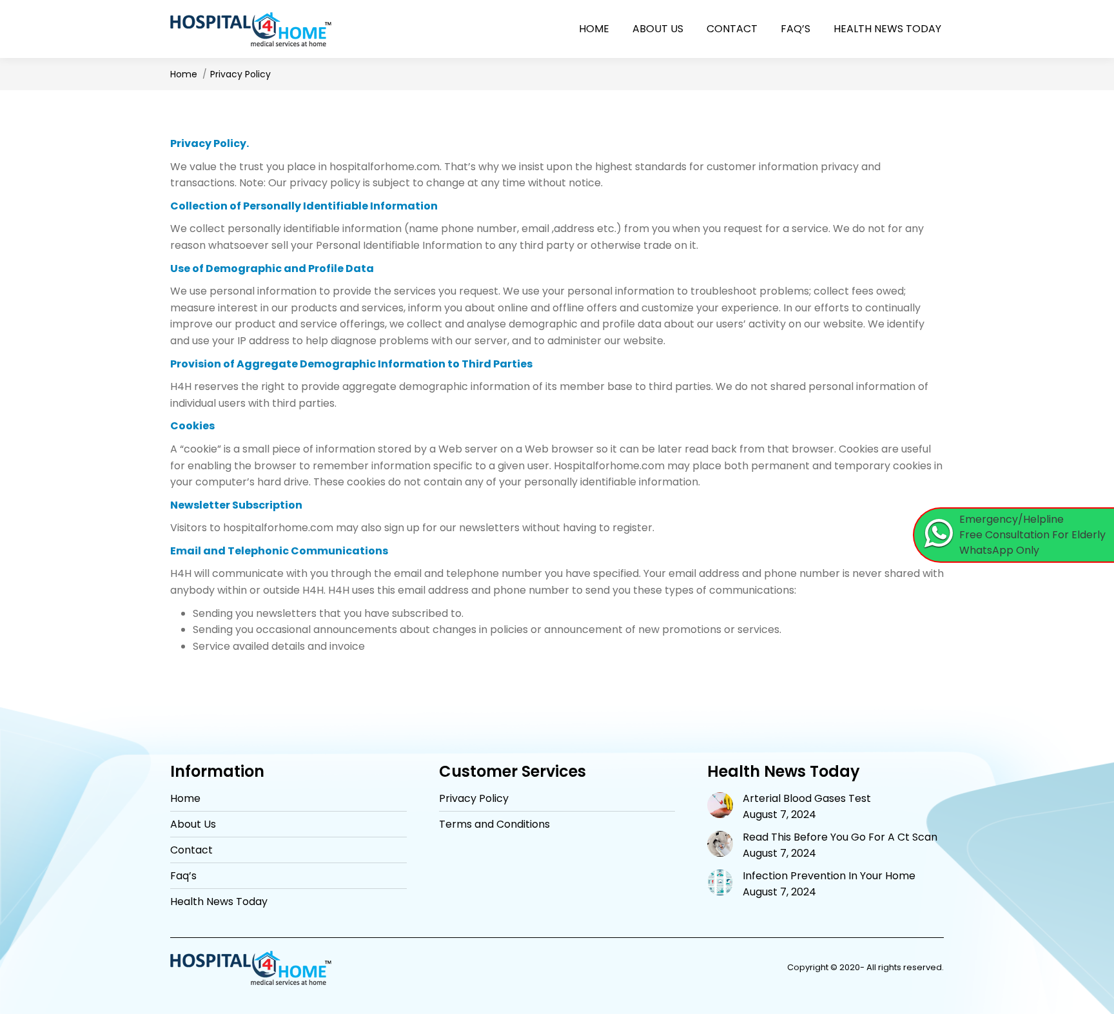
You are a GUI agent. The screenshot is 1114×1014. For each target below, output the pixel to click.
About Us (193, 824)
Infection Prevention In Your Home (829, 876)
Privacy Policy (474, 798)
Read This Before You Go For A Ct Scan (840, 837)
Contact (191, 850)
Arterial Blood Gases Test (807, 798)
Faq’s (183, 876)
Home (185, 798)
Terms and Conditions (494, 824)
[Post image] (720, 805)
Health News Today (219, 901)
